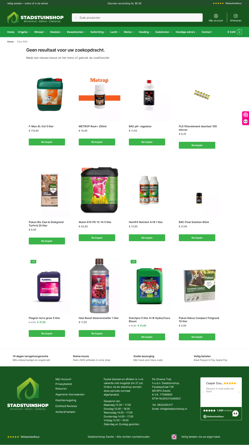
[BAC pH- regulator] (149, 94)
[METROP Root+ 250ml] (99, 94)
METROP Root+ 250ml (92, 126)
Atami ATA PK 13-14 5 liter (95, 222)
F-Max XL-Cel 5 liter (41, 126)
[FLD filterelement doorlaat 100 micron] (199, 94)
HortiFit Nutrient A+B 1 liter (146, 222)
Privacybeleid (63, 384)
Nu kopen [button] (46, 141)
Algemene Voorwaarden (70, 394)
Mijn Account (63, 379)
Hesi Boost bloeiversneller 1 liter (99, 318)
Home (10, 41)
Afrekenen (235, 20)
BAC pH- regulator (140, 126)
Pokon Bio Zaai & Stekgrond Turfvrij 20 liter (46, 223)
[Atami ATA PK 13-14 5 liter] (99, 190)
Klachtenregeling (65, 400)
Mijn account (216, 20)
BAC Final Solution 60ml (194, 222)
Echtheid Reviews (66, 406)
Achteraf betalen (65, 411)
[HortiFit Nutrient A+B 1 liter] (149, 190)
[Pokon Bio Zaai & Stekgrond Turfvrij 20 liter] (49, 190)
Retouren (61, 388)
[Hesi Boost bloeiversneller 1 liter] (99, 285)
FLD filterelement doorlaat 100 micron (198, 128)
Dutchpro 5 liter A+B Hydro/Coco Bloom (149, 319)
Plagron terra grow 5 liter (44, 318)
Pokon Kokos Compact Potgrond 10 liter (199, 319)
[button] (234, 32)
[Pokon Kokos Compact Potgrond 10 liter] (199, 285)
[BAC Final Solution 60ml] (199, 190)
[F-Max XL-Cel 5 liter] (49, 94)
